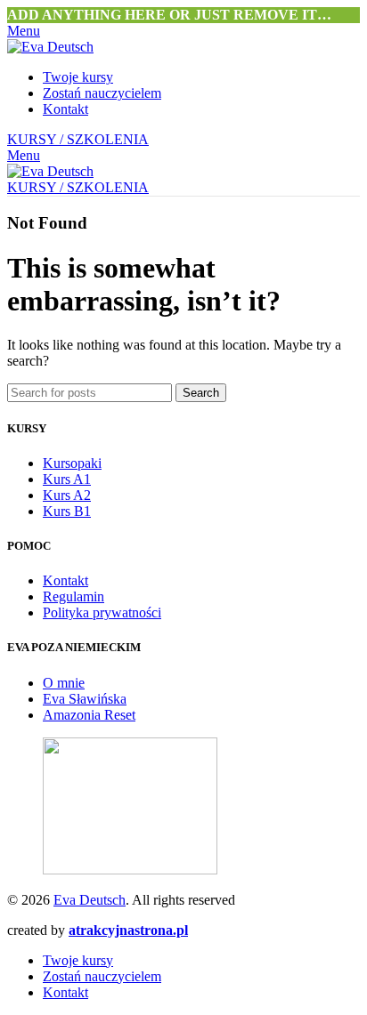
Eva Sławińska (84, 698)
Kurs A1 (67, 479)
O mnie (64, 682)
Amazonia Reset (89, 714)
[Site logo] (50, 46)
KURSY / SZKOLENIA (78, 139)
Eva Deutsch (89, 899)
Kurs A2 (67, 495)
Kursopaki (72, 463)
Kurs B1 (67, 511)
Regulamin (73, 596)
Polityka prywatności (102, 612)
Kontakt (65, 580)
